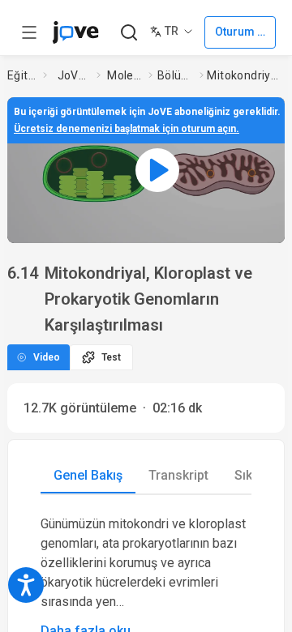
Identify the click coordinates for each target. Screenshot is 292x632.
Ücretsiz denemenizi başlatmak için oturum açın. (126, 129)
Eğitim (21, 75)
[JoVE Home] (75, 32)
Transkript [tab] (178, 475)
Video (46, 357)
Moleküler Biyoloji (124, 75)
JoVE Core (74, 75)
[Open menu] (29, 32)
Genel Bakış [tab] (88, 475)
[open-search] (128, 33)
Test (111, 357)
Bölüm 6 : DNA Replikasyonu (175, 75)
